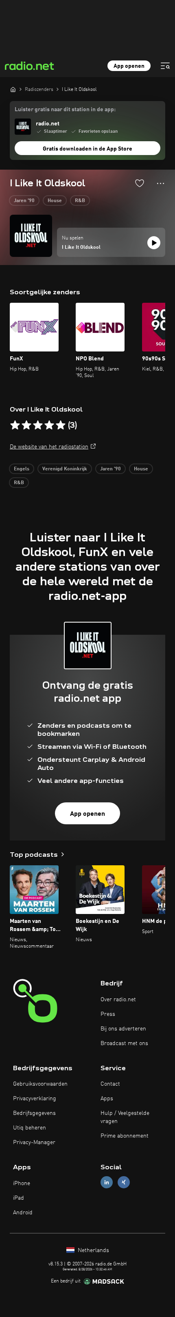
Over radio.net (118, 999)
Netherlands (92, 1250)
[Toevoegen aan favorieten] (139, 183)
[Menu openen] (165, 66)
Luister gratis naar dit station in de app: (65, 109)
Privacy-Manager (34, 1142)
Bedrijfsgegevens (34, 1113)
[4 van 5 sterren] (49, 425)
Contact (110, 1084)
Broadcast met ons (124, 1043)
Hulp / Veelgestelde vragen (125, 1117)
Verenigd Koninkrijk (64, 469)
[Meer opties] (160, 183)
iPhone (21, 1183)
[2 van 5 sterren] (26, 425)
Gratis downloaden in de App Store (87, 149)
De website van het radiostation (49, 447)
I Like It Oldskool (81, 247)
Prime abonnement (125, 1136)
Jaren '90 (24, 200)
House (55, 200)
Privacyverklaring (34, 1098)
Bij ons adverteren (123, 1029)
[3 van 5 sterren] (38, 425)
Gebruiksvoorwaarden (40, 1084)
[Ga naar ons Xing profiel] (123, 1182)
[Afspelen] (153, 242)
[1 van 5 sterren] (15, 425)
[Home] (13, 89)
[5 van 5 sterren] (60, 425)
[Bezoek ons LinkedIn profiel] (106, 1182)
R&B (80, 200)
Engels (21, 469)
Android (23, 1213)
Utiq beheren (29, 1128)
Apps (107, 1098)
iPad (18, 1198)
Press (108, 1014)
